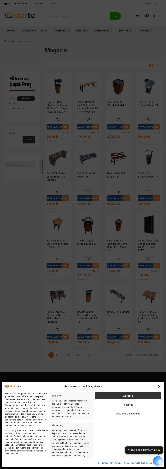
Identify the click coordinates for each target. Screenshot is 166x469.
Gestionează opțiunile (127, 413)
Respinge (128, 405)
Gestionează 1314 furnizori (110, 463)
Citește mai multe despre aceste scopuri (142, 463)
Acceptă (128, 396)
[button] (159, 386)
